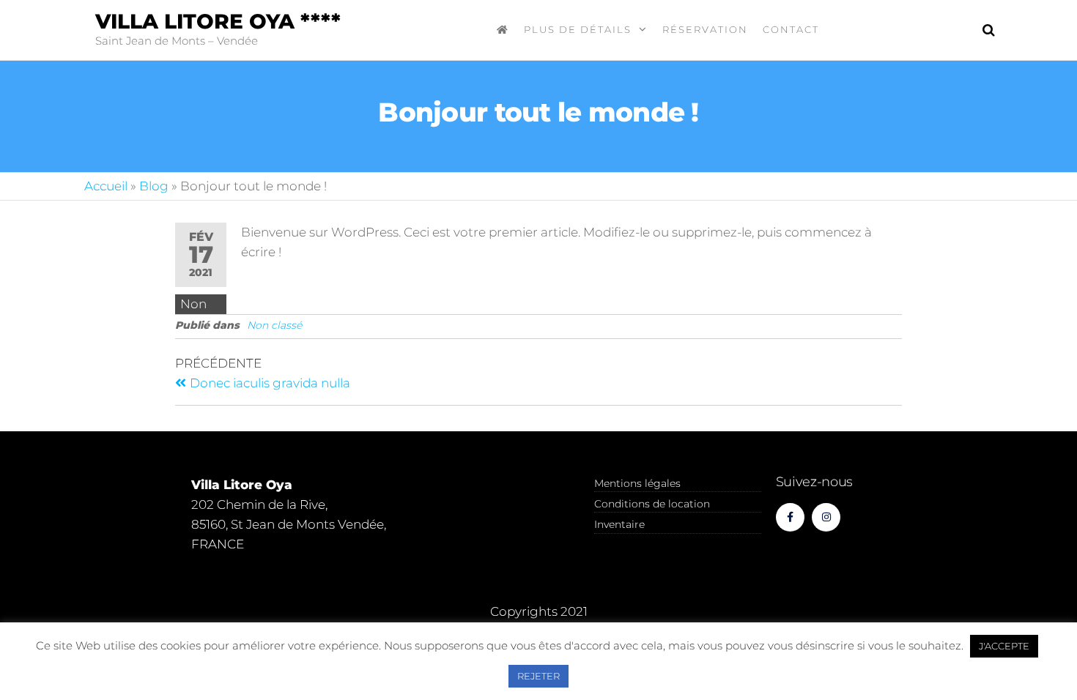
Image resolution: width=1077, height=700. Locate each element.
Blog (154, 186)
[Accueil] (503, 29)
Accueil (105, 186)
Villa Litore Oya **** (218, 21)
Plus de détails (578, 29)
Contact (791, 29)
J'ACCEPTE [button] (1004, 646)
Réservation (705, 29)
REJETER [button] (538, 676)
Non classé (274, 325)
